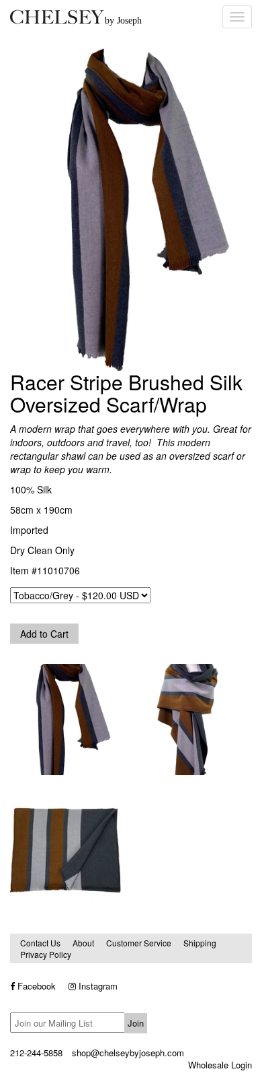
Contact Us (40, 942)
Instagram (97, 985)
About (83, 942)
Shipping (199, 942)
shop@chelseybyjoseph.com (128, 1052)
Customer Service (138, 942)
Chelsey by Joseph (107, 17)
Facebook (35, 985)
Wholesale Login (220, 1064)
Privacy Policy (45, 954)
